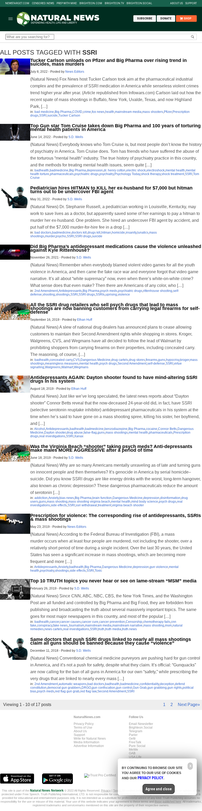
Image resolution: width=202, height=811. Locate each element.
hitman (106, 232)
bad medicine (44, 112)
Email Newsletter (141, 724)
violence (124, 294)
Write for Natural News (90, 738)
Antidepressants (70, 291)
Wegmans (81, 367)
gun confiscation (103, 687)
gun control (124, 687)
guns (161, 360)
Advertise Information (89, 746)
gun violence (159, 567)
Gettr (132, 738)
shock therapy (151, 174)
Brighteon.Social (139, 3)
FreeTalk (135, 742)
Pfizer (168, 112)
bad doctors (42, 232)
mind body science (144, 501)
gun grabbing (157, 687)
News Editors (74, 71)
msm (168, 625)
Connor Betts (167, 429)
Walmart (67, 367)
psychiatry (106, 174)
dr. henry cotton (114, 170)
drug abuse (75, 432)
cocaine (151, 429)
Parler (133, 735)
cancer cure (90, 622)
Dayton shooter (55, 432)
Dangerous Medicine (95, 360)
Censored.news (43, 3)
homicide (118, 232)
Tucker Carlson (69, 115)
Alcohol (39, 429)
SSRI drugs (83, 236)
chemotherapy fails (156, 622)
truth (101, 629)
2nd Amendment (46, 291)
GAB (132, 753)
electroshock (156, 170)
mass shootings (116, 432)
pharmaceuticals (62, 174)
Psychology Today (127, 174)
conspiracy (44, 625)
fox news (98, 112)
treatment (104, 505)
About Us (176, 3)
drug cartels (119, 360)
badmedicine (59, 170)
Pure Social (137, 746)
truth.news (129, 629)
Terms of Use (83, 727)
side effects (59, 505)
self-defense (156, 363)
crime (87, 112)
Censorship (134, 622)
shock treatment (172, 174)
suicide (52, 115)
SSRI (43, 115)
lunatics (142, 232)
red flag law (88, 691)
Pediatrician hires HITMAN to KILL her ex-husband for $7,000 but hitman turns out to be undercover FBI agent (111, 189)
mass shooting (57, 501)
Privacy (106, 790)
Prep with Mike (67, 3)
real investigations (52, 436)
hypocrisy (172, 360)
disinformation (170, 498)
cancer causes (70, 622)
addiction (41, 498)
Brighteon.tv (114, 3)
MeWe (133, 749)
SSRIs (100, 294)
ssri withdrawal (86, 505)
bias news (66, 498)
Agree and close (158, 789)
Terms (117, 790)
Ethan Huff (84, 320)
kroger (184, 360)
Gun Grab (140, 687)
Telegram (135, 731)
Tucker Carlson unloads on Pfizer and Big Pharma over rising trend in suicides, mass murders (108, 62)
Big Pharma (63, 112)
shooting (49, 294)
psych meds (108, 291)
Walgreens (52, 367)
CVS (76, 360)
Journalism (76, 625)
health (109, 112)
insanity (131, 232)
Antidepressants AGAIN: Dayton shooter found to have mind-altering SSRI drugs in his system (113, 379)
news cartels (53, 629)
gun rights (175, 687)
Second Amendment (132, 363)
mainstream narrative (127, 625)
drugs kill (94, 232)
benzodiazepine (116, 429)
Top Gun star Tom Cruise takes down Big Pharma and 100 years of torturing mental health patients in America (115, 127)
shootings (63, 294)
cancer (54, 622)
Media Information (86, 742)
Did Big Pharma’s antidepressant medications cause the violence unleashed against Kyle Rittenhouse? (115, 248)
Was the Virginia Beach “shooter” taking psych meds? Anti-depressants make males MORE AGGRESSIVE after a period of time (111, 448)
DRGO (86, 687)
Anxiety (53, 498)
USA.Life (135, 757)
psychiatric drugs (86, 174)
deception (167, 684)
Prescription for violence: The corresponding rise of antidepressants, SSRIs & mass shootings (115, 517)
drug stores (137, 360)
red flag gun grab (67, 691)
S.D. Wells (75, 137)
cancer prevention (112, 622)
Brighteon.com (90, 3)
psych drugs (108, 363)
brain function (102, 498)
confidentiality (149, 684)
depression (95, 170)
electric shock (136, 170)
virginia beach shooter (128, 505)
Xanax (78, 436)
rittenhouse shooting (157, 291)
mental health (175, 170)
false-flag (90, 432)
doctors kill (79, 232)
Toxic (98, 570)
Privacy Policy (84, 724)
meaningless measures (61, 363)
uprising (111, 294)
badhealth (41, 170)
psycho (61, 236)
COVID (77, 112)
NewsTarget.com (17, 3)
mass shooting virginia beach (89, 501)
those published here (168, 801)
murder (50, 236)
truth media (113, 629)
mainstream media (128, 112)
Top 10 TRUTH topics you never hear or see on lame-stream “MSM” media (113, 580)
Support (191, 3)
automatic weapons (73, 684)
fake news (60, 625)
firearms (151, 360)
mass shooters (152, 112)
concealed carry (61, 360)
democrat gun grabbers (64, 687)
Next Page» (189, 704)
